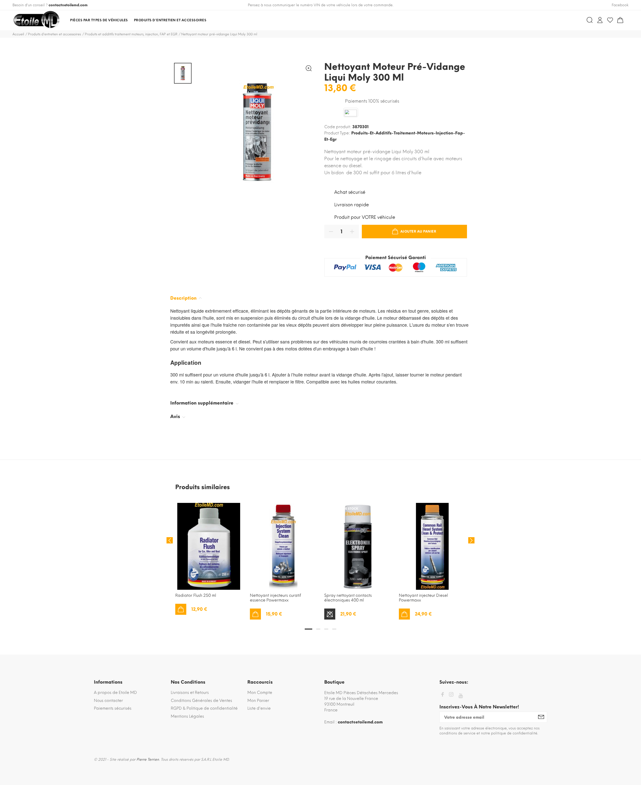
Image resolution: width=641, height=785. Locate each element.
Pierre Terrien (147, 759)
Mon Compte (259, 692)
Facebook (620, 5)
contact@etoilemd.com (68, 5)
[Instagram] (451, 695)
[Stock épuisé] (329, 614)
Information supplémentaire (202, 403)
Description (184, 298)
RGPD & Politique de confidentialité (204, 708)
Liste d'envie (259, 708)
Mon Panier (258, 700)
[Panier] (620, 20)
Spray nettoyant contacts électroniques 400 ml (348, 598)
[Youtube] (460, 695)
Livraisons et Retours (190, 692)
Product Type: (337, 133)
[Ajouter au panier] (180, 609)
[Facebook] (442, 695)
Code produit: (337, 126)
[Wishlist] (610, 20)
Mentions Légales (187, 716)
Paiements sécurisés (112, 708)
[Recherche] (590, 20)
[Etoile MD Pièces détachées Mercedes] (36, 20)
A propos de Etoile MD (115, 692)
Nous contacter (108, 700)
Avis (175, 416)
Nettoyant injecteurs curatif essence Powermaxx (275, 598)
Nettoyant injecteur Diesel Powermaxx (423, 598)
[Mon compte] (600, 20)
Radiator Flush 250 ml (195, 595)
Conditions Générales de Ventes (201, 700)
